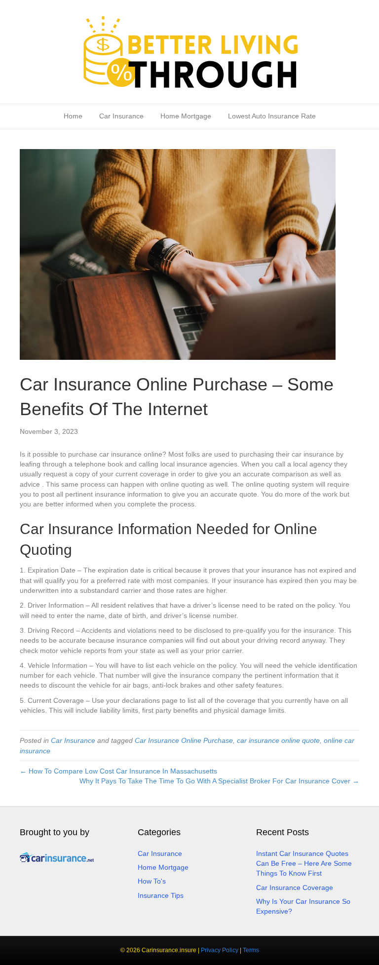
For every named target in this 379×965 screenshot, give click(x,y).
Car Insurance (121, 116)
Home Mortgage (185, 116)
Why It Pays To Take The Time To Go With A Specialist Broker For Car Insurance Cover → (219, 781)
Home (73, 116)
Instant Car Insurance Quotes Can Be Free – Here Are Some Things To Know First (304, 863)
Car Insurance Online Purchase (184, 740)
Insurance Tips (161, 895)
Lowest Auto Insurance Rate (272, 116)
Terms (251, 950)
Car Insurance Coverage (294, 887)
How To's (152, 881)
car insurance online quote (278, 740)
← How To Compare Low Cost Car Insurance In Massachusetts (118, 771)
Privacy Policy (219, 950)
